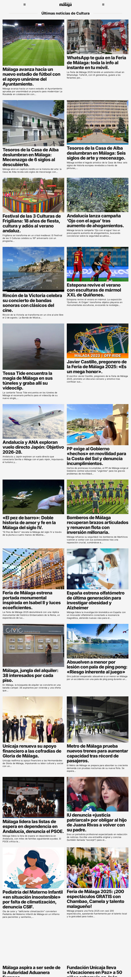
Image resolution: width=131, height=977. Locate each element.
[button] (24, 4)
